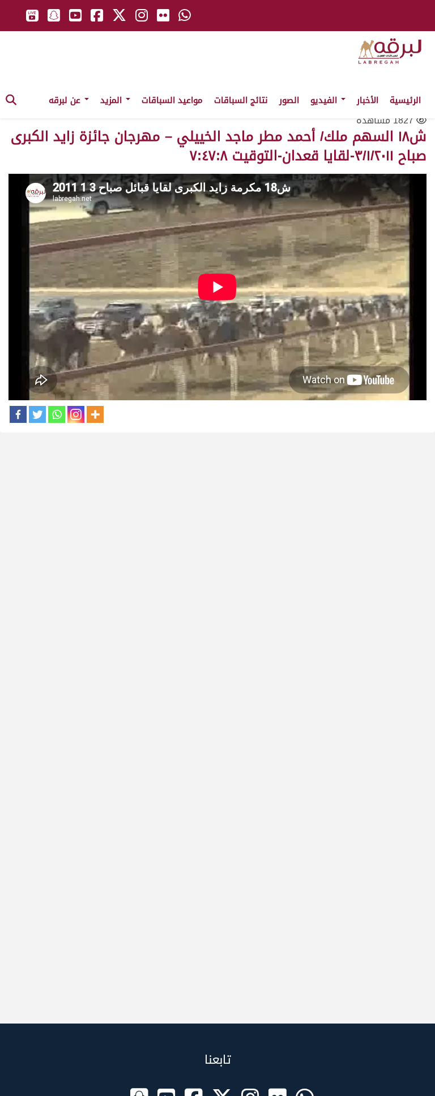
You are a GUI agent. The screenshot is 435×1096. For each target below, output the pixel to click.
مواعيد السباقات (172, 100)
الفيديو (325, 100)
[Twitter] (37, 414)
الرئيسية (405, 100)
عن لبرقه (66, 100)
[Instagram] (75, 414)
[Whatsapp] (56, 414)
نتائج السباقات (241, 100)
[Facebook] (18, 414)
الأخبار (367, 100)
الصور (289, 100)
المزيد (112, 100)
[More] (95, 414)
